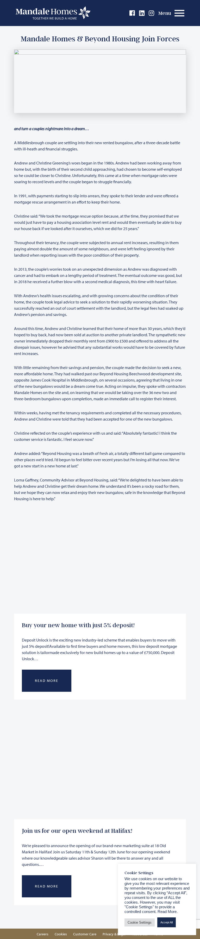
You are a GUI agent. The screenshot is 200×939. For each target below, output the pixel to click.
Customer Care (84, 934)
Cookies (61, 934)
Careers (42, 934)
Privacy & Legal (114, 934)
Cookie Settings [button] (140, 922)
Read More (46, 680)
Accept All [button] (166, 922)
